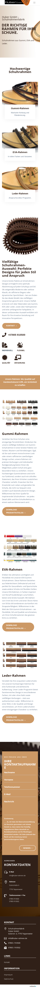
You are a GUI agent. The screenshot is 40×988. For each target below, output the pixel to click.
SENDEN (27, 848)
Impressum (8, 975)
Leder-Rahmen (20, 193)
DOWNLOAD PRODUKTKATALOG (14, 511)
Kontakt (7, 962)
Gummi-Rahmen (20, 108)
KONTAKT (10, 326)
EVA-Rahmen (20, 152)
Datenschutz (8, 979)
